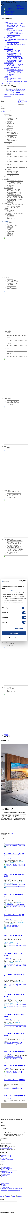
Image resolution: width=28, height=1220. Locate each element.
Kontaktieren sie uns (22, 6)
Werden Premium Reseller (7, 1156)
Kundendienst (20, 8)
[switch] (24, 612)
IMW (5, 446)
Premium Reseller (21, 5)
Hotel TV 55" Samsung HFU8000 (14, 1065)
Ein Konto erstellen (11, 83)
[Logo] (3, 111)
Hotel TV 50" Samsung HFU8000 (14, 1051)
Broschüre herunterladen (7, 1159)
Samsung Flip (4, 1171)
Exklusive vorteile (5, 1174)
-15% (5, 867)
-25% (5, 846)
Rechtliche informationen (7, 1185)
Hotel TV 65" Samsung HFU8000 (14, 1080)
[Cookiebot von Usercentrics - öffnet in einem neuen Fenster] (19, 581)
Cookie (3, 1184)
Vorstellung (4, 1158)
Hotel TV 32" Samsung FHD (13, 935)
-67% (5, 1007)
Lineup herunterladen (6, 1168)
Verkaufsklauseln (5, 1187)
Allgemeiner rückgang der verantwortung (11, 1188)
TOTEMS (6, 277)
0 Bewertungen (7, 858)
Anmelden (19, 83)
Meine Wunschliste (22, 101)
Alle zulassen (14, 633)
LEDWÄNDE (7, 398)
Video (2, 1161)
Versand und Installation (7, 1172)
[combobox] (8, 107)
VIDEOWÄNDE (8, 331)
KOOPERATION (8, 539)
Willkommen (4, 83)
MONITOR (7, 221)
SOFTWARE (7, 490)
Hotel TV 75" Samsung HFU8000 (14, 1095)
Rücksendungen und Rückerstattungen (10, 1190)
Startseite (6, 734)
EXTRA (6, 642)
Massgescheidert (5, 1167)
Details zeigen (19, 628)
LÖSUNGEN (7, 687)
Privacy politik (5, 1183)
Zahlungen (4, 1175)
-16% (5, 887)
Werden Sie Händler (9, 94)
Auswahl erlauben (14, 638)
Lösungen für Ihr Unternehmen (9, 1170)
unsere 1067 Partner (12, 591)
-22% (5, 928)
